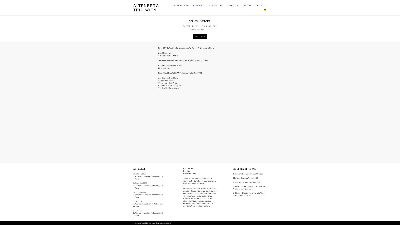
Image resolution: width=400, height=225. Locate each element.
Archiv (262, 5)
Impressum (152, 223)
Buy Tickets (200, 36)
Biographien (181, 5)
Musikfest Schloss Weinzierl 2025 (245, 178)
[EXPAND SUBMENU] (265, 10)
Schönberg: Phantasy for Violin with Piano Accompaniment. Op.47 (248, 194)
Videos (213, 5)
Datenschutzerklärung (163, 223)
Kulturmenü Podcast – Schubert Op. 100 (248, 174)
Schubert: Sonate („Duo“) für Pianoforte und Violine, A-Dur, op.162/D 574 (249, 188)
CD (221, 5)
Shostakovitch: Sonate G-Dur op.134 (246, 182)
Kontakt (248, 5)
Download (233, 5)
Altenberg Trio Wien (146, 8)
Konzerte (199, 5)
